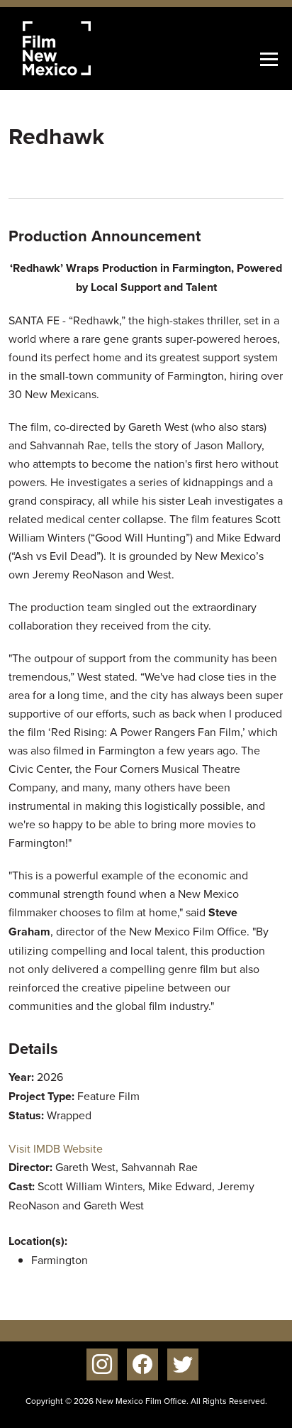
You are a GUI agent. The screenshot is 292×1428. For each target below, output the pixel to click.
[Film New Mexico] (76, 48)
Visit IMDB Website (56, 1148)
